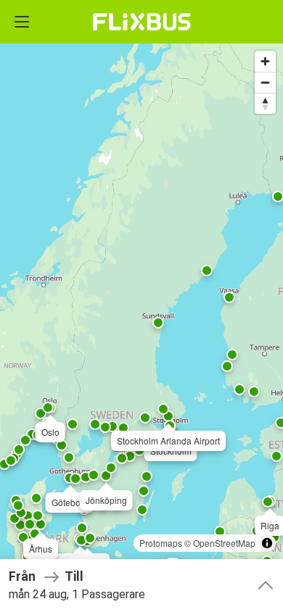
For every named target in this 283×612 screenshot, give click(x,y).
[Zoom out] (265, 82)
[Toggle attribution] (267, 543)
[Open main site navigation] (22, 22)
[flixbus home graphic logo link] (142, 22)
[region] (141, 306)
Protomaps (160, 543)
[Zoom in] (265, 61)
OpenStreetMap (224, 543)
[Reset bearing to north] (265, 103)
